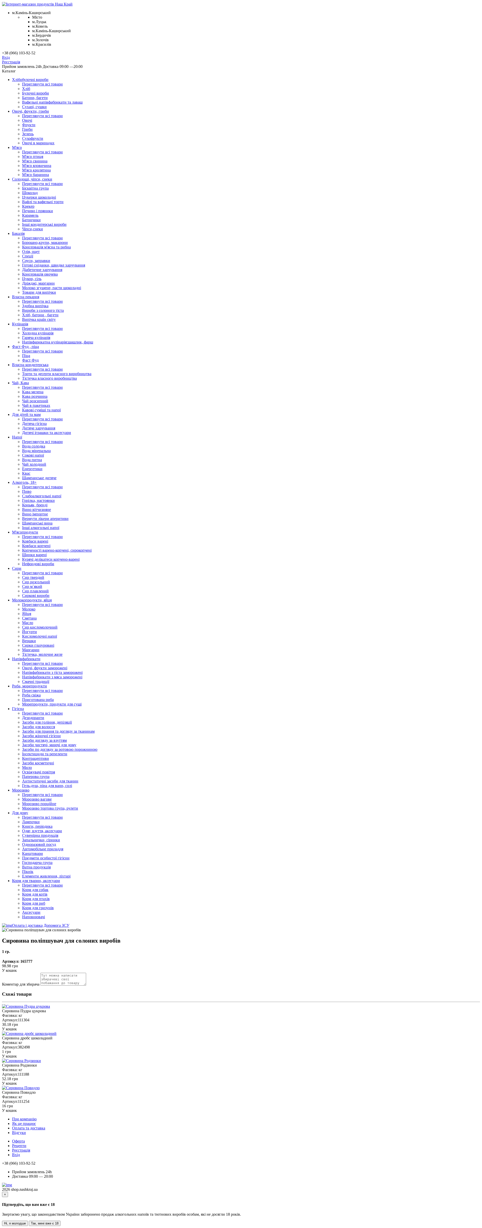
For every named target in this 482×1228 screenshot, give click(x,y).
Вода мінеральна (36, 451)
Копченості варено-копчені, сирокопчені (57, 550)
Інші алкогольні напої (40, 527)
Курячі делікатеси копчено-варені (51, 559)
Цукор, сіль (31, 279)
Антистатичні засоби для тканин (50, 781)
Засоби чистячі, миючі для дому (49, 745)
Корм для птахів (36, 899)
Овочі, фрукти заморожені (44, 668)
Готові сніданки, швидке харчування (53, 265)
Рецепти (19, 1146)
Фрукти (28, 125)
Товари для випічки (39, 292)
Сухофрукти (32, 138)
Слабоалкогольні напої (41, 496)
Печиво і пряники (37, 211)
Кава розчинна (34, 396)
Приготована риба (38, 699)
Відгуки (19, 1132)
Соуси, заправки (36, 260)
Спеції (27, 256)
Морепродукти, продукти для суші (52, 704)
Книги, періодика (37, 826)
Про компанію (24, 1119)
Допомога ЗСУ (56, 925)
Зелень (28, 134)
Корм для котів (34, 894)
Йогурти (29, 632)
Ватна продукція (36, 867)
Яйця (26, 613)
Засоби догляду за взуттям (44, 740)
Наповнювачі (33, 917)
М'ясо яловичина (36, 165)
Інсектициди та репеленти (44, 754)
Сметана (29, 618)
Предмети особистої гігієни (46, 858)
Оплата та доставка (28, 1128)
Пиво (26, 491)
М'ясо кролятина (36, 170)
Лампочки (31, 822)
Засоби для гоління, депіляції (47, 722)
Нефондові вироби (38, 564)
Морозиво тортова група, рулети (50, 808)
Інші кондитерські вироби (44, 224)
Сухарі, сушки (34, 107)
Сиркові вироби (35, 595)
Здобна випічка (35, 306)
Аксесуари (31, 912)
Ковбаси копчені (36, 546)
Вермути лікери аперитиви (45, 518)
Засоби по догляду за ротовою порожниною (59, 749)
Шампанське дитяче (39, 478)
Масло (27, 623)
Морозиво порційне (39, 804)
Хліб (26, 88)
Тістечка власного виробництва (49, 378)
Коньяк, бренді (34, 505)
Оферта (18, 1141)
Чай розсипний (35, 401)
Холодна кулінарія (37, 333)
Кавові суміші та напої (41, 410)
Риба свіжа (31, 695)
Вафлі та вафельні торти (43, 202)
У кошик (9, 970)
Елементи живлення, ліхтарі (46, 876)
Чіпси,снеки (32, 229)
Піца (26, 356)
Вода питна (32, 460)
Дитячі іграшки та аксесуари (46, 432)
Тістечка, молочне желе (42, 654)
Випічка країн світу (39, 319)
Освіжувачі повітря (38, 772)
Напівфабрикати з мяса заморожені (52, 677)
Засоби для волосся (38, 727)
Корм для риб (33, 903)
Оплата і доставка (27, 925)
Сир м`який (32, 586)
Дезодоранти (33, 718)
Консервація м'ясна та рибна (46, 247)
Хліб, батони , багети (40, 315)
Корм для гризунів (38, 908)
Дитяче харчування (38, 428)
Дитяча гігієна (34, 423)
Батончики (31, 220)
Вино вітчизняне (36, 509)
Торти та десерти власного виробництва (56, 374)
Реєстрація (11, 62)
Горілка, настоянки (38, 500)
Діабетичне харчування (42, 270)
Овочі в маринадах (38, 143)
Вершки (29, 641)
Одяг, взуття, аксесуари (42, 831)
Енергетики (32, 469)
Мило (27, 767)
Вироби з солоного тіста (43, 310)
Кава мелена (32, 392)
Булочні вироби (35, 93)
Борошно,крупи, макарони (45, 242)
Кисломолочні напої (39, 636)
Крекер (28, 206)
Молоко (28, 609)
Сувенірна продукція (40, 835)
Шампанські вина (37, 523)
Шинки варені (34, 555)
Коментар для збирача (20, 984)
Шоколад (30, 193)
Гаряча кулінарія (36, 337)
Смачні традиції (35, 681)
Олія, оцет (31, 251)
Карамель (30, 215)
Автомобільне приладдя (42, 849)
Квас (26, 473)
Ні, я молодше (15, 1223)
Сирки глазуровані (38, 645)
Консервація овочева (40, 274)
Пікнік (27, 871)
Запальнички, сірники (41, 840)
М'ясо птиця (32, 156)
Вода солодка (33, 446)
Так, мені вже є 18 (44, 1223)
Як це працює (24, 1123)
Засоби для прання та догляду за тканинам (58, 731)
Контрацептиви (35, 758)
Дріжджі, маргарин (38, 283)
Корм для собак (35, 890)
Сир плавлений (35, 591)
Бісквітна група (35, 188)
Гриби (27, 129)
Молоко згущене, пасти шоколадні (51, 288)
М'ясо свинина (34, 161)
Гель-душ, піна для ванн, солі (47, 785)
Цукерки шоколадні (39, 197)
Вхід (6, 57)
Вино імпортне (35, 514)
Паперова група (35, 776)
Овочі (27, 120)
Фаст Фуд (30, 360)
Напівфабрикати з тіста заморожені (52, 672)
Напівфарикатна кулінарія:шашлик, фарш (57, 342)
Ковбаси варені (35, 541)
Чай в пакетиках (36, 405)
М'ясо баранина (35, 174)
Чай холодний (34, 464)
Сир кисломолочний (39, 627)
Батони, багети (35, 98)
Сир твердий (33, 577)
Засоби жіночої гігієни (41, 736)
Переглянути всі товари (42, 84)
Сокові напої (33, 455)
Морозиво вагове (37, 799)
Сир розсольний (36, 582)
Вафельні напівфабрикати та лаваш (52, 102)
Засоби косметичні (38, 763)
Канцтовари (32, 853)
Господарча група (37, 862)
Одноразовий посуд (39, 844)
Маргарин (30, 650)
